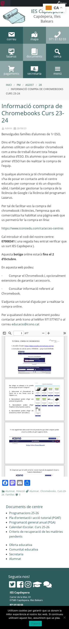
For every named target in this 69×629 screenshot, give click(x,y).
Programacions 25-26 (24, 513)
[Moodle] (37, 584)
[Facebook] (20, 584)
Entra (63, 3)
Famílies (10, 494)
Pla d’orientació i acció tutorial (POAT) (35, 518)
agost (29, 85)
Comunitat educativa (23, 549)
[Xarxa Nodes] (47, 584)
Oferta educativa (20, 545)
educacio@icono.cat (25, 324)
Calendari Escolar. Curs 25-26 (29, 527)
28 (40, 85)
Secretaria (16, 554)
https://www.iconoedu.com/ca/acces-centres (32, 228)
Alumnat (10, 491)
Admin (8, 128)
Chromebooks (48, 491)
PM (19, 85)
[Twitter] (12, 584)
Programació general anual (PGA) (32, 522)
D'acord (35, 623)
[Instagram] (28, 584)
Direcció (20, 491)
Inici (9, 85)
